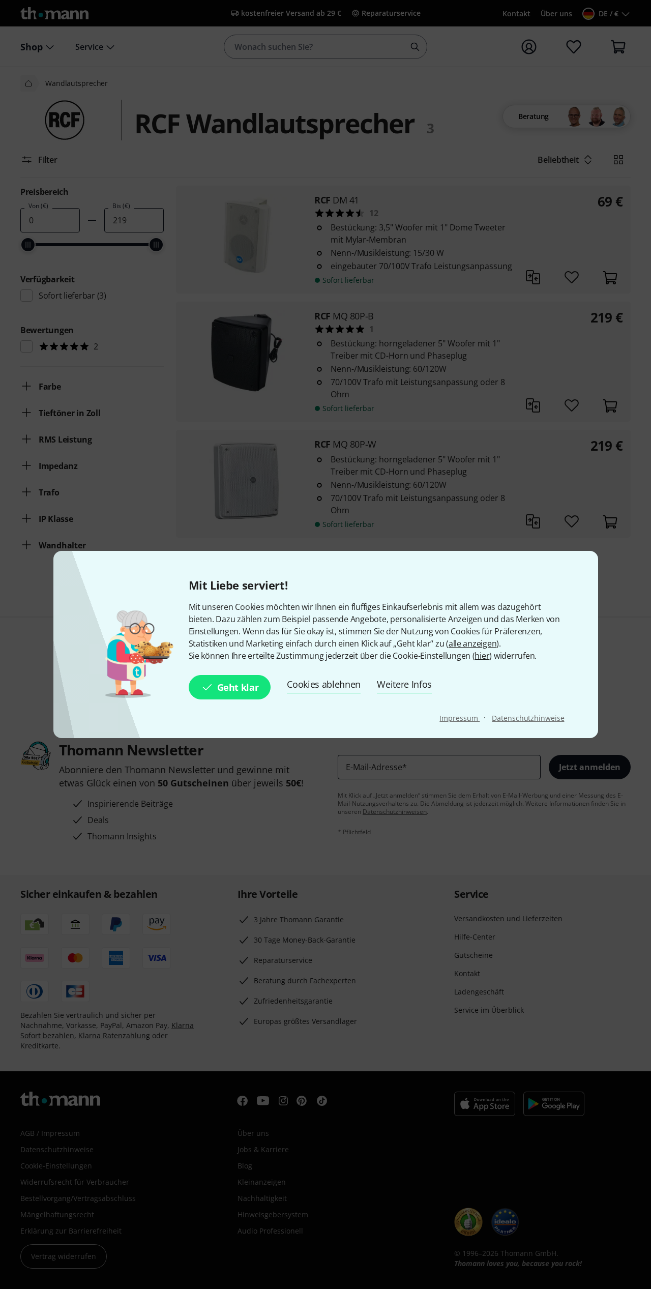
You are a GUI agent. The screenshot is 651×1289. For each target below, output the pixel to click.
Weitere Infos (404, 684)
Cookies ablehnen (324, 684)
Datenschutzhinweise (528, 718)
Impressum (459, 718)
